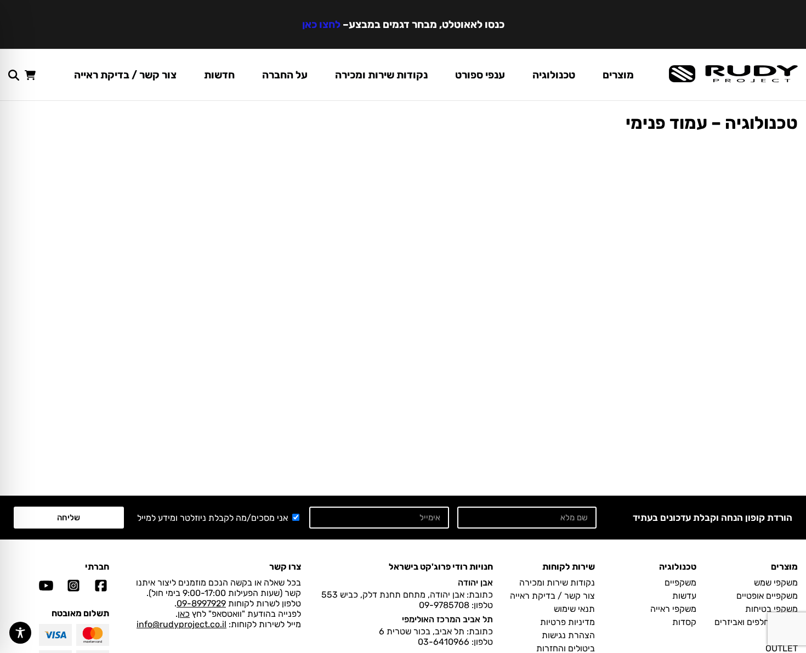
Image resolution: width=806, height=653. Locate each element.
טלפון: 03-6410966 (455, 642)
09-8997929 (201, 603)
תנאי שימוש (574, 609)
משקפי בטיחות (771, 609)
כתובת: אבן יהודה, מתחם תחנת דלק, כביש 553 (407, 594)
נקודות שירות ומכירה (381, 75)
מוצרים (618, 75)
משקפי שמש (776, 582)
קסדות (684, 622)
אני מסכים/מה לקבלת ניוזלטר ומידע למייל (212, 518)
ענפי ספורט (480, 75)
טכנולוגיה (553, 75)
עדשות (684, 595)
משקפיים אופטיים (767, 595)
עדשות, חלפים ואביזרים (756, 622)
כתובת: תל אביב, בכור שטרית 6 (436, 631)
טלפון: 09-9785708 (456, 605)
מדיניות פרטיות (567, 622)
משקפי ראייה (673, 609)
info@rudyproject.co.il (181, 624)
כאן (184, 614)
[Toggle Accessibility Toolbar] (20, 633)
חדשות (219, 75)
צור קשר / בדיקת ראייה (125, 75)
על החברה (285, 75)
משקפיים (680, 582)
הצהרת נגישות (568, 635)
